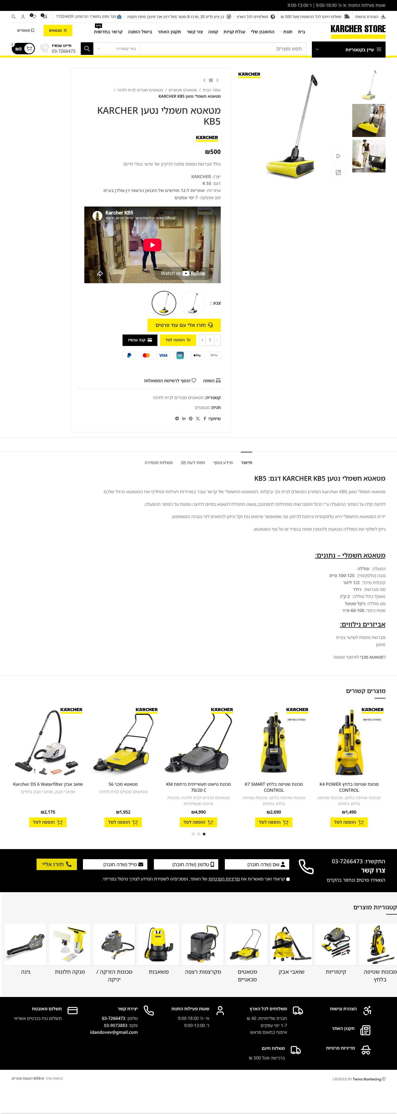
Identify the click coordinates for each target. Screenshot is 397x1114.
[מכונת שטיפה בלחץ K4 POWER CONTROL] (349, 742)
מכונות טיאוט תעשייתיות (190, 800)
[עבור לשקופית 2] (198, 834)
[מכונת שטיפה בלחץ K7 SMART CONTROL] (274, 742)
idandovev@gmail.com (114, 1032)
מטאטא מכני (371, 657)
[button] (349, 822)
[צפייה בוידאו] (338, 156)
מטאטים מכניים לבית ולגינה (140, 89)
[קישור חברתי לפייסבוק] (204, 418)
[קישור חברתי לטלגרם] (177, 418)
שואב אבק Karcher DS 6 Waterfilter (48, 784)
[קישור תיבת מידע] (57, 49)
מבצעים (55, 30)
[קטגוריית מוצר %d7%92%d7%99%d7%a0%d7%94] (26, 951)
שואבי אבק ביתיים (37, 791)
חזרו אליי (53, 864)
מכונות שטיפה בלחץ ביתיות (339, 800)
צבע (216, 303)
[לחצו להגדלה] (338, 172)
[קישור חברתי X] (197, 418)
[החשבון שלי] (23, 16)
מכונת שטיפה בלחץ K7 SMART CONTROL (274, 787)
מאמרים (23, 30)
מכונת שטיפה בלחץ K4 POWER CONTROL (349, 787)
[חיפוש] (13, 16)
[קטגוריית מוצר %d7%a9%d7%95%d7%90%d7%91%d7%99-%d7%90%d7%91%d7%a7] (291, 951)
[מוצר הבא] (204, 80)
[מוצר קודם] (217, 80)
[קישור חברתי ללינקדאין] (184, 418)
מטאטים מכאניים (183, 89)
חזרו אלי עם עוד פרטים (181, 325)
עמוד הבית (212, 89)
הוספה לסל (175, 339)
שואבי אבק (65, 791)
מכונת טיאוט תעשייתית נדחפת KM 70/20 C (198, 787)
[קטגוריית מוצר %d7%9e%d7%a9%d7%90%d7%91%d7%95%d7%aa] (158, 951)
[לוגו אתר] (358, 31)
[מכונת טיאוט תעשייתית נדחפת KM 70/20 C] (198, 742)
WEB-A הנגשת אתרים (28, 1078)
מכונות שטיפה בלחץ (363, 797)
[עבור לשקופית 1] (204, 834)
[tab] (246, 460)
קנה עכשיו (136, 339)
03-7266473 (113, 1018)
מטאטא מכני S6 (123, 784)
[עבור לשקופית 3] (193, 834)
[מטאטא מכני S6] (123, 742)
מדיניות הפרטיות (224, 879)
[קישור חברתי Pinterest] (190, 418)
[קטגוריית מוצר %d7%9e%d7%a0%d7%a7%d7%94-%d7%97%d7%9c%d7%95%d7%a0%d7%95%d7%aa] (70, 951)
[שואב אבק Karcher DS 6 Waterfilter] (48, 742)
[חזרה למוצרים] (211, 80)
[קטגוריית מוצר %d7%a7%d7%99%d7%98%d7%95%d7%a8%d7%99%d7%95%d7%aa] (336, 951)
